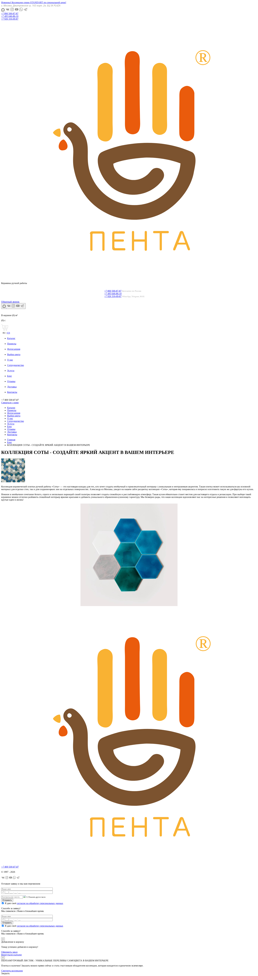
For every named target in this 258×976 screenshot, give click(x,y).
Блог (9, 376)
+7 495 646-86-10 (9, 16)
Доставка (12, 386)
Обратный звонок (10, 301)
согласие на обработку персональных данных (40, 903)
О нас (10, 360)
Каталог (11, 338)
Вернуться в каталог (11, 954)
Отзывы (11, 381)
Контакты (12, 392)
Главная (11, 439)
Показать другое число (37, 897)
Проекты (11, 343)
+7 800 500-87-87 (9, 13)
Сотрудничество (15, 365)
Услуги (10, 370)
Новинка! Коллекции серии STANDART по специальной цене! (33, 2)
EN (8, 333)
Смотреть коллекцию (12, 970)
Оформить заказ (9, 952)
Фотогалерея (13, 349)
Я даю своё (34, 903)
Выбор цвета (13, 354)
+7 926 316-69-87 (9, 19)
